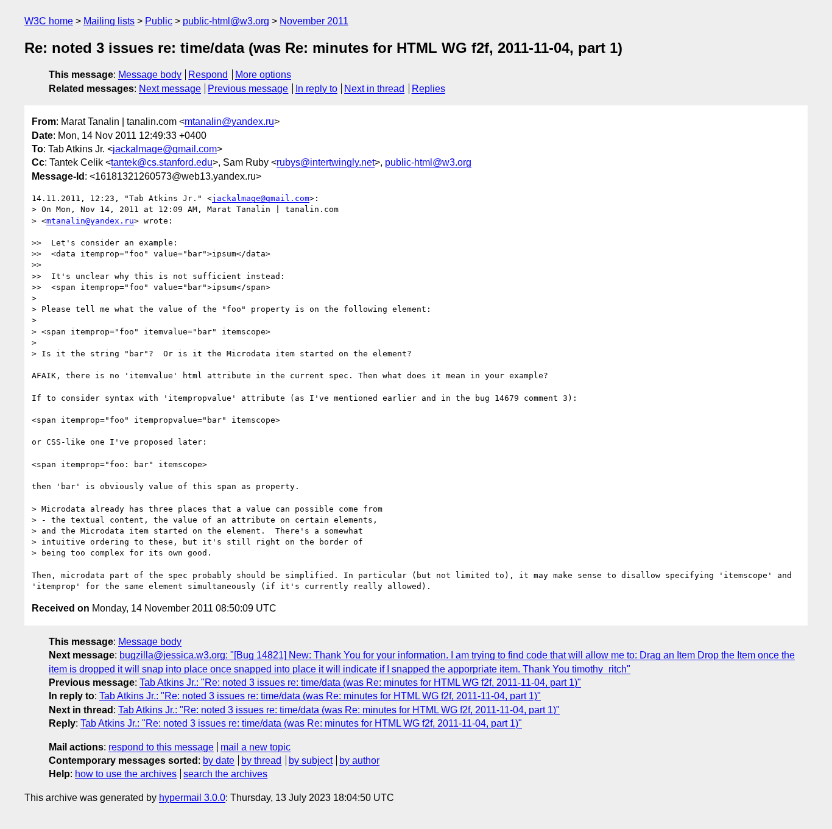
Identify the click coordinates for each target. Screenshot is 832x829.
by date (218, 760)
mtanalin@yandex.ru (229, 121)
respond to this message (161, 747)
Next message (170, 88)
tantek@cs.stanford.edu (162, 162)
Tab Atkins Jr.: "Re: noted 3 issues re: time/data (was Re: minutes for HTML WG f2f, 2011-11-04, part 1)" (360, 682)
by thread (261, 760)
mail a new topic (255, 747)
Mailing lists (109, 21)
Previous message (248, 88)
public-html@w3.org (226, 21)
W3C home (48, 21)
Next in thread (374, 88)
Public (158, 21)
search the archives (225, 774)
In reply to (316, 88)
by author (359, 760)
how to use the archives (126, 774)
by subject (311, 760)
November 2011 (314, 21)
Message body (150, 74)
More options (263, 74)
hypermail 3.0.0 (192, 797)
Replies (428, 88)
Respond (208, 74)
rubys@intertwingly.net (326, 162)
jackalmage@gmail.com (165, 149)
